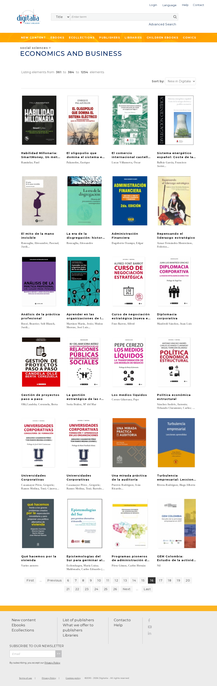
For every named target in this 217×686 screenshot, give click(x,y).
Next (127, 589)
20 (188, 580)
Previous (54, 580)
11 (107, 580)
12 (116, 580)
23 (87, 589)
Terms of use (25, 678)
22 (77, 589)
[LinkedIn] (152, 633)
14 (134, 580)
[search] (175, 17)
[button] (153, 4)
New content (24, 620)
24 (96, 589)
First (30, 580)
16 (151, 580)
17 (160, 580)
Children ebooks (162, 37)
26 (115, 589)
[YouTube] (152, 627)
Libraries (133, 37)
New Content (33, 37)
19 (178, 580)
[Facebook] (152, 621)
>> (58, 654)
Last (147, 589)
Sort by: (158, 81)
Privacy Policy (52, 662)
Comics (189, 37)
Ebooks (57, 37)
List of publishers (78, 620)
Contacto (122, 620)
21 (68, 589)
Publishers (109, 37)
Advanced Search (162, 24)
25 (106, 589)
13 (125, 580)
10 (99, 580)
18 (169, 580)
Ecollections (82, 37)
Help (118, 625)
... (41, 580)
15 (143, 580)
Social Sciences (34, 48)
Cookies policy (73, 678)
